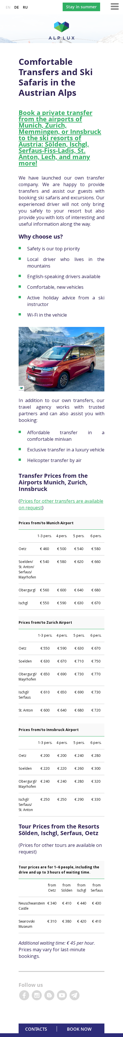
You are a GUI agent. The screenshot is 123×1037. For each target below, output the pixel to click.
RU (25, 7)
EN (8, 7)
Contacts (36, 1029)
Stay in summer (81, 6)
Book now (79, 1029)
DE (16, 7)
